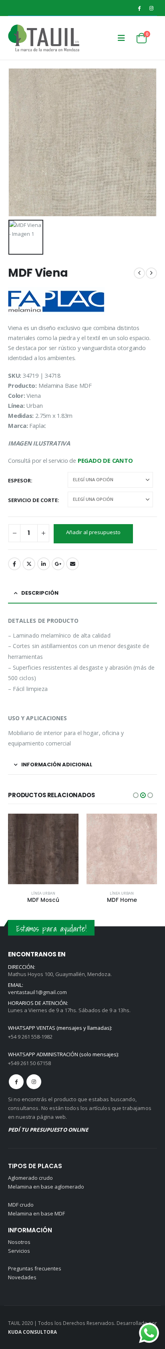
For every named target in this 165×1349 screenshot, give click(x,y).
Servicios (19, 1250)
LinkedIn (43, 563)
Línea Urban (43, 893)
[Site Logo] (24, 38)
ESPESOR (19, 480)
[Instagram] (151, 8)
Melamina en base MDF (36, 1213)
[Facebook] (139, 8)
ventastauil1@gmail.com (37, 992)
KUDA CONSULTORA (32, 1332)
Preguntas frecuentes (34, 1268)
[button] (121, 38)
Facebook (14, 563)
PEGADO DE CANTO (105, 460)
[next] (151, 273)
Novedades (22, 1277)
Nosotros (19, 1242)
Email (72, 563)
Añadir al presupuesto (93, 532)
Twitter (28, 563)
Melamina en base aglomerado (46, 1186)
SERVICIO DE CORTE (33, 500)
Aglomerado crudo (30, 1177)
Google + (58, 563)
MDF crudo (21, 1204)
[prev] (139, 273)
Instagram (33, 1081)
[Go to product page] (43, 849)
